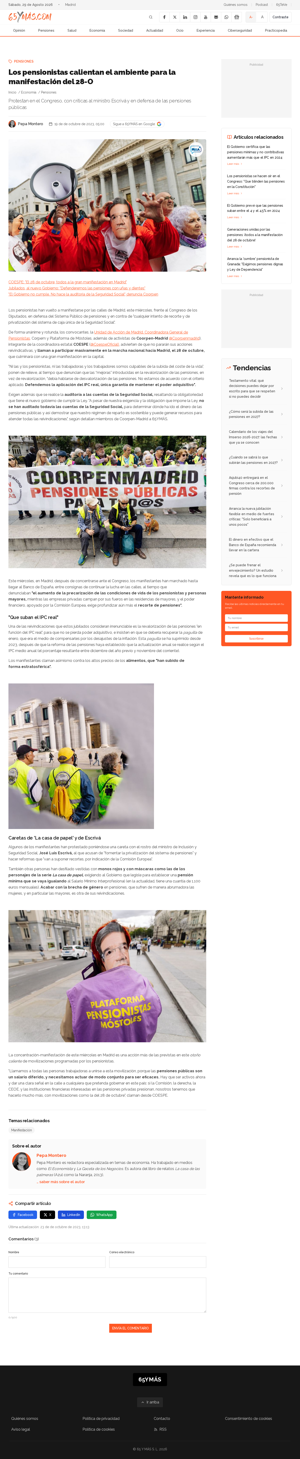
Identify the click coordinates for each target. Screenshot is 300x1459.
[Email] (216, 17)
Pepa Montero (30, 124)
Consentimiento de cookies (248, 1418)
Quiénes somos (236, 5)
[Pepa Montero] (12, 124)
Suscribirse (256, 638)
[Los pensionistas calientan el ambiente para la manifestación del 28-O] (195, 149)
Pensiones (46, 30)
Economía (97, 30)
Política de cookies (98, 1429)
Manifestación (21, 1130)
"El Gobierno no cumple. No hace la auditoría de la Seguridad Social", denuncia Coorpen (83, 294)
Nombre (13, 1252)
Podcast (262, 5)
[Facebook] (164, 17)
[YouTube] (205, 17)
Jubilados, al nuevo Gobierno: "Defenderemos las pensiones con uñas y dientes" (76, 288)
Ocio (180, 30)
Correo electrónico (121, 1252)
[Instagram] (195, 17)
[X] (174, 17)
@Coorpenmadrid (184, 338)
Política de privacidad (101, 1418)
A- (251, 17)
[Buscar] (150, 17)
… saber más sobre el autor (61, 1182)
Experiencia (206, 30)
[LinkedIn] (185, 17)
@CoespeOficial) (104, 344)
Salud (72, 30)
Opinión (19, 30)
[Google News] (236, 17)
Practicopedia (276, 30)
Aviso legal (20, 1429)
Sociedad (125, 30)
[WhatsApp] (226, 17)
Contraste (281, 17)
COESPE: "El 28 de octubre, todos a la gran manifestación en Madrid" (67, 282)
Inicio (12, 92)
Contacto (162, 1418)
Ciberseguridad (240, 30)
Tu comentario (18, 1273)
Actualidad (154, 30)
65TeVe (281, 5)
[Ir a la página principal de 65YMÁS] (30, 17)
